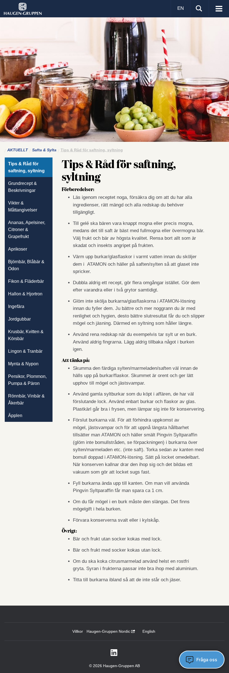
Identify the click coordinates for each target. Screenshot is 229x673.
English (148, 631)
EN (180, 8)
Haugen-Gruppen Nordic (109, 631)
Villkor (77, 631)
